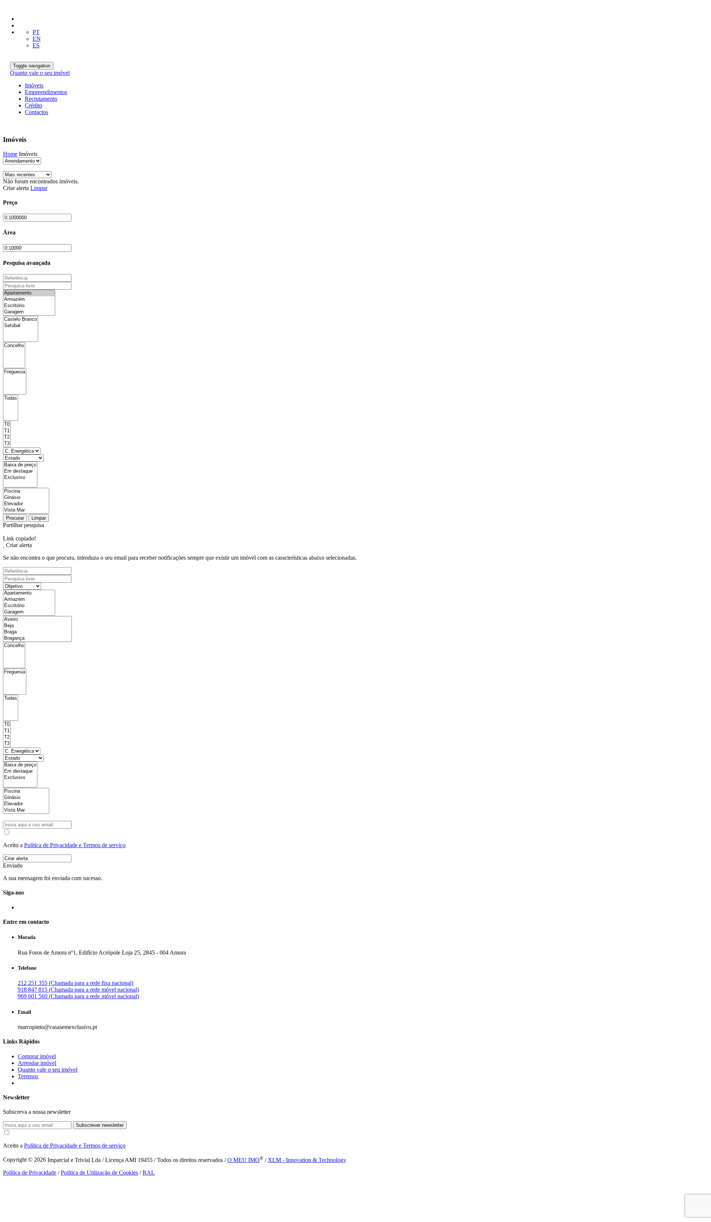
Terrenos (28, 1076)
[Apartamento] (29, 293)
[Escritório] (29, 306)
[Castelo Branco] (20, 319)
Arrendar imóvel (37, 1063)
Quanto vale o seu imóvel (40, 73)
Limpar (38, 188)
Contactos (36, 112)
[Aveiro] (37, 619)
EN (37, 39)
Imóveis (34, 85)
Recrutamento (41, 99)
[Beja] (37, 626)
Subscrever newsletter (100, 1125)
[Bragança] (37, 638)
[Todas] (10, 398)
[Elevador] (26, 504)
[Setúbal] (20, 326)
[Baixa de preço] (20, 465)
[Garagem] (29, 312)
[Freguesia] (14, 372)
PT (36, 32)
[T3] (6, 443)
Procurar (15, 518)
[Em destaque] (20, 471)
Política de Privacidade (29, 1172)
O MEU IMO (243, 1160)
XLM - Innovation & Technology (307, 1160)
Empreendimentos (46, 92)
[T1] (6, 431)
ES (36, 45)
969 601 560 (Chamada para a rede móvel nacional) (78, 996)
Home (10, 154)
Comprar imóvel (37, 1056)
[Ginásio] (26, 498)
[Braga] (37, 632)
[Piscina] (26, 491)
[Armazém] (29, 299)
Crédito (33, 105)
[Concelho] (14, 346)
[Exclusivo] (20, 478)
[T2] (6, 437)
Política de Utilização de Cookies (99, 1172)
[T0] (6, 425)
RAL (149, 1172)
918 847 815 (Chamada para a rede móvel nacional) (78, 989)
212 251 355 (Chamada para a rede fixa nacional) (75, 983)
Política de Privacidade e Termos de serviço (75, 845)
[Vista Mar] (26, 510)
